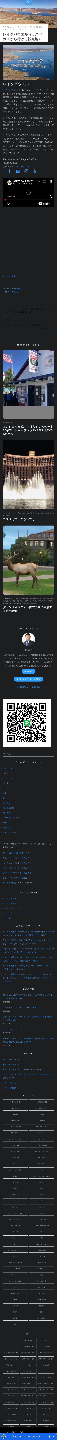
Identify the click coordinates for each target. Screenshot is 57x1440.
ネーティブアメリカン (12, 818)
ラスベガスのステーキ (11, 1402)
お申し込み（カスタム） (13, 1065)
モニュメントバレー (42, 1244)
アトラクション (9, 832)
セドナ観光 (11, 1377)
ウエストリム (15, 598)
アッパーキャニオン (42, 1126)
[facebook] (10, 171)
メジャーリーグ (11, 1390)
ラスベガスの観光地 (12, 288)
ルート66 (28, 1414)
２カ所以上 (6, 598)
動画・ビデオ (15, 1293)
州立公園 (15, 1306)
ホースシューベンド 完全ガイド (17, 863)
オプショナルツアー (11, 1060)
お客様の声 (15, 1157)
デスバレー (15, 1207)
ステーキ (28, 1371)
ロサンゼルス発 (42, 1281)
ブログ (31, 513)
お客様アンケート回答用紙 (28, 687)
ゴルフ (5, 783)
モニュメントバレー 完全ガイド (17, 858)
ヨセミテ (15, 1256)
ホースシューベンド (15, 1238)
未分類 (15, 1318)
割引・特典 (41, 1287)
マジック (6, 918)
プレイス (15, 1231)
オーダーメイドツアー (28, 598)
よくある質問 (42, 1250)
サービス (15, 1182)
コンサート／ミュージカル (14, 913)
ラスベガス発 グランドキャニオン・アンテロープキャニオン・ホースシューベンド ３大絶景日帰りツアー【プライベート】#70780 (28, 977)
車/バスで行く (32, 603)
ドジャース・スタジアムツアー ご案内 (19, 1008)
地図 (5, 823)
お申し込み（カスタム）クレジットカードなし (22, 1069)
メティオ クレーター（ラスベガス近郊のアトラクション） (27, 327)
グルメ (5, 798)
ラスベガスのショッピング (46, 1396)
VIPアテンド (15, 1120)
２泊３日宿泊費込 (41, 1108)
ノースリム (34, 601)
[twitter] (18, 171)
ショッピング (8, 778)
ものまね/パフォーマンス (15, 1250)
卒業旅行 (46, 1420)
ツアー (27, 601)
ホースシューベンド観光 (45, 1383)
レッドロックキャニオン (15, 1275)
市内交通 (6, 828)
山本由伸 (11, 1426)
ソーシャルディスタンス (28, 1377)
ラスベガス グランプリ (19, 519)
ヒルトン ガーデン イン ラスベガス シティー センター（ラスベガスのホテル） (29, 310)
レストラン (7, 803)
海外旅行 (46, 1426)
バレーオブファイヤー (15, 1219)
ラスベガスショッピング (10, 1408)
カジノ (5, 793)
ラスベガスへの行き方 (15, 1262)
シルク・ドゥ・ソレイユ (13, 908)
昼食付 (42, 1312)
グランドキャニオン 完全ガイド (17, 878)
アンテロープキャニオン (15, 1139)
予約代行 (15, 1287)
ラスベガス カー (9, 903)
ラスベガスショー (10, 1083)
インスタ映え (7, 513)
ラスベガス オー (9, 899)
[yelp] (35, 171)
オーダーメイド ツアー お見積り (28, 679)
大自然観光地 (16, 603)
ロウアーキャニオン (15, 1281)
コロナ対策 (46, 1365)
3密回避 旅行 (28, 1340)
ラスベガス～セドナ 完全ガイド (17, 868)
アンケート (41, 1133)
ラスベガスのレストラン (45, 1402)
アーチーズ (41, 1120)
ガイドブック (8, 27)
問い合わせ (29, 671)
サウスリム (20, 601)
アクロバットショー (15, 1126)
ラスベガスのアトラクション (28, 1396)
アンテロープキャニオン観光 (28, 1352)
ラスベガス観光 (10, 292)
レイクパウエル (20, 27)
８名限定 (41, 1114)
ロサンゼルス (28, 1420)
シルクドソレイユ (10, 1371)
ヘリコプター (11, 1383)
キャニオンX (42, 1163)
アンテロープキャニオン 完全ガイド (18, 873)
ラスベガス (7, 768)
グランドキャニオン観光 (45, 1359)
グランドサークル (10, 1365)
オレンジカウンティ (11, 1359)
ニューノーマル (46, 1377)
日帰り (24, 603)
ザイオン (13, 601)
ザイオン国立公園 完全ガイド (16, 853)
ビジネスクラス (42, 1219)
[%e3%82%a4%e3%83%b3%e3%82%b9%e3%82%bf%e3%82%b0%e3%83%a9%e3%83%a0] (26, 171)
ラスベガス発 (44, 513)
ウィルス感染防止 (41, 1145)
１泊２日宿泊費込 (41, 1102)
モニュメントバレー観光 (45, 1390)
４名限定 (15, 1114)
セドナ (15, 1201)
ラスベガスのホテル (28, 1402)
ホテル (37, 513)
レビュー (41, 1275)
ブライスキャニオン (15, 1225)
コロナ (28, 1365)
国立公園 (8, 603)
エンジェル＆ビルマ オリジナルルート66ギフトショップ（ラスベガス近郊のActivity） (28, 430)
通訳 (15, 1324)
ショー (42, 1188)
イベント (6, 788)
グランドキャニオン (15, 1170)
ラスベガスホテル (28, 1408)
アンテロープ (46, 1346)
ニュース (25, 513)
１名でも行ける (15, 1102)
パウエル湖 (33, 27)
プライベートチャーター (41, 1225)
